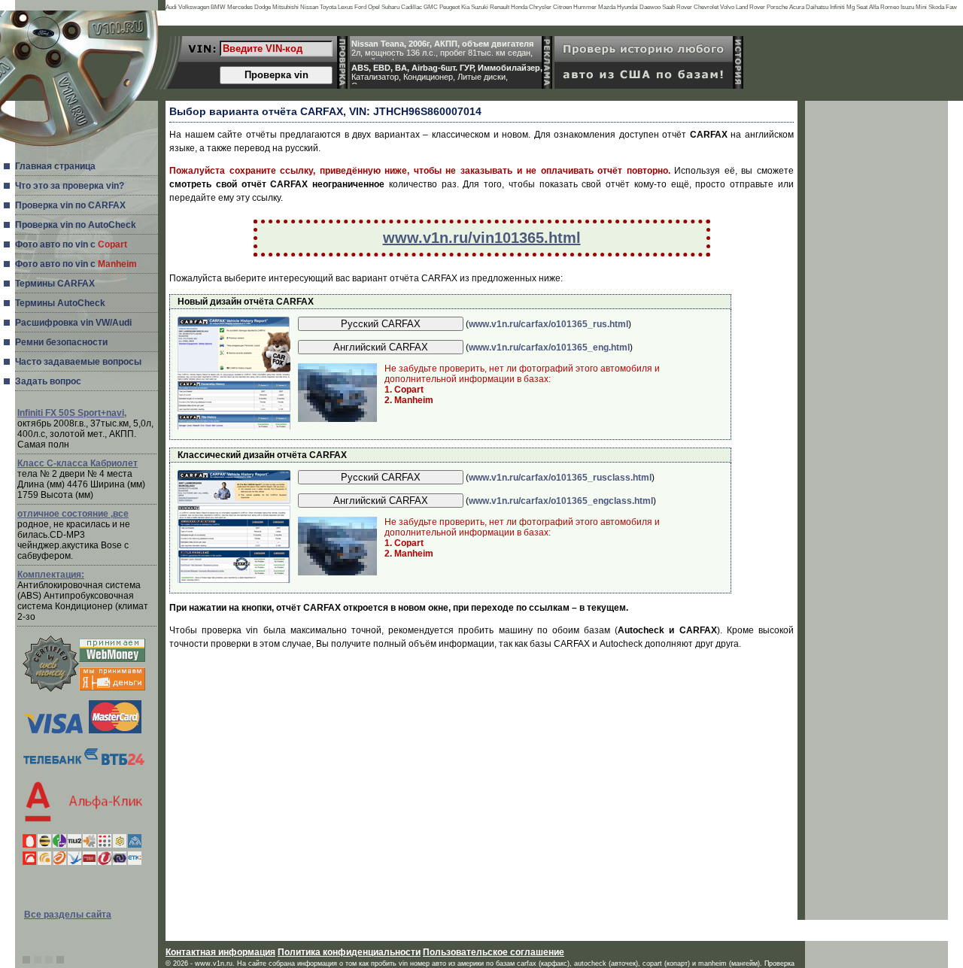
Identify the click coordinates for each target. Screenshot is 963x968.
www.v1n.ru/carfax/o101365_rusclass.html (560, 477)
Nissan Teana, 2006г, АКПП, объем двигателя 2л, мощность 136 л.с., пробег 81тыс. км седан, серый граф (442, 49)
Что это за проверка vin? (69, 186)
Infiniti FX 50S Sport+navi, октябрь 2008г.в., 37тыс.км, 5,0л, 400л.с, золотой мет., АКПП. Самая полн (85, 429)
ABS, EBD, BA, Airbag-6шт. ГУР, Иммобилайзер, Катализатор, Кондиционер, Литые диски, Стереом (446, 73)
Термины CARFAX (55, 283)
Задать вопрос (48, 381)
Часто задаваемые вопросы (78, 362)
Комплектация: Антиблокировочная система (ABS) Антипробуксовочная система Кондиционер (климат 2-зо (82, 595)
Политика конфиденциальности (349, 952)
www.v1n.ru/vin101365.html (482, 237)
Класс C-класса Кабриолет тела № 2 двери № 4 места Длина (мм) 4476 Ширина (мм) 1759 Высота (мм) (81, 479)
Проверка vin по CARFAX (70, 205)
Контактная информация (220, 952)
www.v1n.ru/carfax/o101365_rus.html (548, 324)
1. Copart (404, 389)
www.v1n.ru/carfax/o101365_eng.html (549, 347)
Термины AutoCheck (60, 303)
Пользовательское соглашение (493, 952)
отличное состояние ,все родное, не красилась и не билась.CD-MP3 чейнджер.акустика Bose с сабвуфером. (73, 534)
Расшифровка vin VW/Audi (73, 322)
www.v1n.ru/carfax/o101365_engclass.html (561, 501)
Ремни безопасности (61, 342)
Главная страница (55, 166)
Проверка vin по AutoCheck (75, 225)
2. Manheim (408, 400)
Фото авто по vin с (71, 244)
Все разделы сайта (67, 914)
